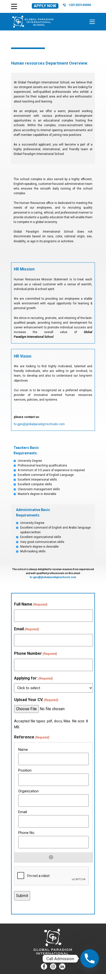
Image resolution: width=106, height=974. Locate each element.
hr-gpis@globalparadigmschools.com (39, 424)
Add (51, 857)
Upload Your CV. (36, 699)
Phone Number (35, 653)
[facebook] (44, 966)
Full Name (30, 604)
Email (26, 629)
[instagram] (53, 966)
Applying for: (33, 678)
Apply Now (45, 5)
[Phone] (89, 958)
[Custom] (62, 966)
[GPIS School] (33, 21)
